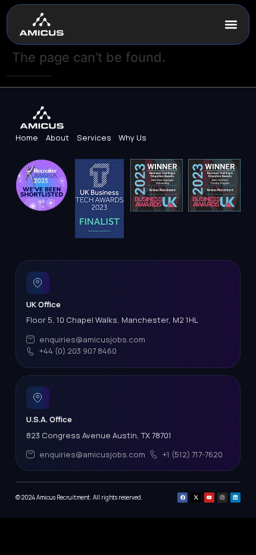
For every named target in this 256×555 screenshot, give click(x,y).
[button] (231, 25)
